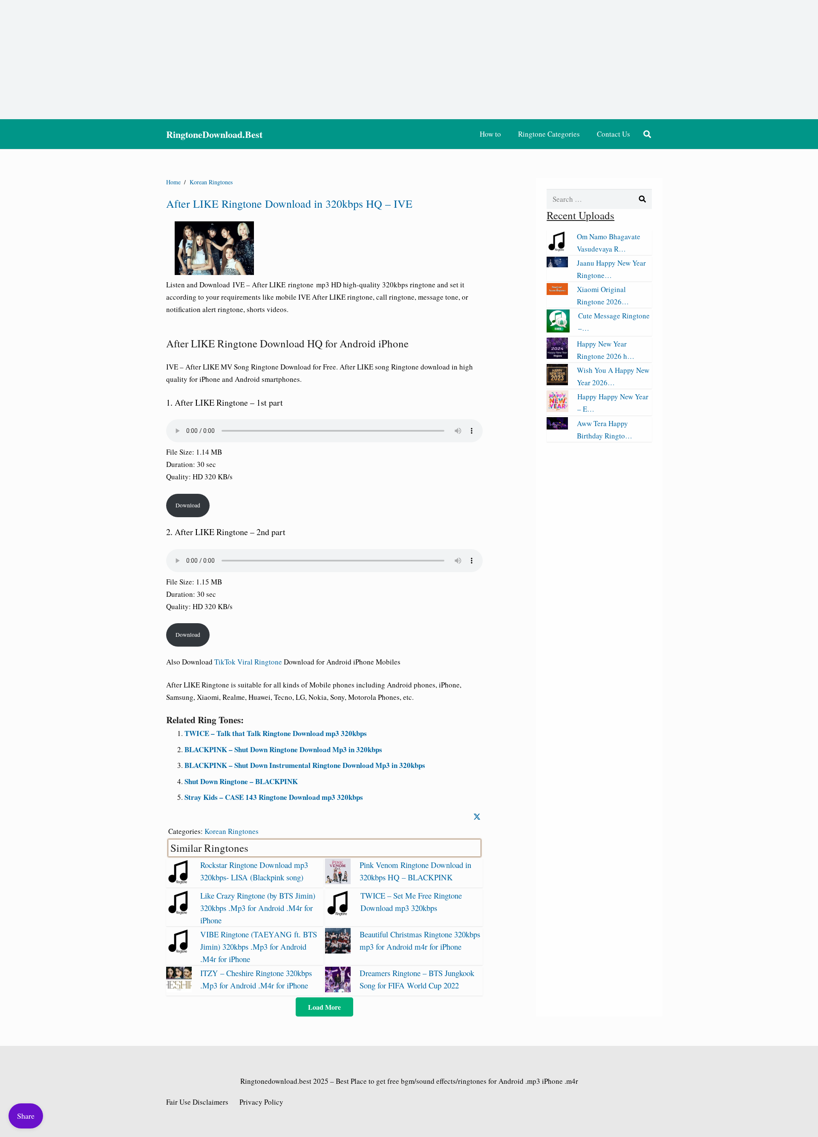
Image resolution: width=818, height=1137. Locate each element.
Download (188, 505)
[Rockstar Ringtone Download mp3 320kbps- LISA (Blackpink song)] (179, 881)
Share (26, 1116)
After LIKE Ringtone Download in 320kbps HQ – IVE (289, 203)
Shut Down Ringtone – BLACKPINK (241, 781)
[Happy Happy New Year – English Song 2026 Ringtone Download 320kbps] (557, 409)
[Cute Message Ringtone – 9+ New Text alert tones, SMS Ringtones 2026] (558, 330)
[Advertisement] (409, 59)
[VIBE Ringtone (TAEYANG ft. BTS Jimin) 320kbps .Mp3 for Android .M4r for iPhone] (179, 951)
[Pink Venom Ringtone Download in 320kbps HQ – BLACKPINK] (338, 881)
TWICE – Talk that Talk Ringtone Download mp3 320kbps (275, 733)
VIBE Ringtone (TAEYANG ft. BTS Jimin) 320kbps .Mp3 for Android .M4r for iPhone (258, 946)
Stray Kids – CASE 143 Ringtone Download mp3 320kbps (273, 797)
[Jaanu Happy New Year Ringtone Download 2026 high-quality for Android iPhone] (557, 264)
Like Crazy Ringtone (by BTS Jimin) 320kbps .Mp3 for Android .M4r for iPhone (257, 907)
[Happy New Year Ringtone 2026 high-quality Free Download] (557, 356)
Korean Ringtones (231, 831)
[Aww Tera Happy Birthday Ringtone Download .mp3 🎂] (557, 427)
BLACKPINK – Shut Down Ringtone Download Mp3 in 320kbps (283, 749)
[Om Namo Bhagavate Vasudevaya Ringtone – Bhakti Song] (557, 249)
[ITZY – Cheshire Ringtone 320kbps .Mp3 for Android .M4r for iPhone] (179, 989)
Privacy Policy (261, 1102)
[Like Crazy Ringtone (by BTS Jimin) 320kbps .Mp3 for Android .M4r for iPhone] (179, 912)
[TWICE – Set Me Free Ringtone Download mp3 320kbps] (338, 913)
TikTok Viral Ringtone (248, 662)
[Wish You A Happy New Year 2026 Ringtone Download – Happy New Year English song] (557, 382)
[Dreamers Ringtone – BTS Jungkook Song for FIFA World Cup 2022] (338, 989)
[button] (647, 134)
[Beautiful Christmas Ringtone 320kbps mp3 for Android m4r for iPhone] (338, 951)
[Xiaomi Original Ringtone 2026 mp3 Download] (557, 292)
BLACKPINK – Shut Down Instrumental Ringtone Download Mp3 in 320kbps (304, 765)
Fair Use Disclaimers (197, 1102)
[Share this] (477, 817)
